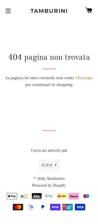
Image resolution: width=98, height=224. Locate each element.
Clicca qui (83, 77)
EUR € (46, 165)
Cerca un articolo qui (49, 150)
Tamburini (49, 11)
